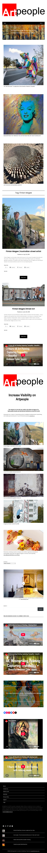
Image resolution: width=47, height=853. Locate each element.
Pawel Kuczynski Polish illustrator (20, 844)
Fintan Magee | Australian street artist (23, 251)
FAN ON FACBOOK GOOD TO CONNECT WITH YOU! (16, 616)
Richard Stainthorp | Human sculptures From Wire (24, 830)
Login (4, 802)
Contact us (5, 788)
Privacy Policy (6, 797)
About (4, 786)
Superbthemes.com (35, 851)
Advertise (5, 794)
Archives (5, 561)
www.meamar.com (24, 599)
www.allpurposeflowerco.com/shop (12, 555)
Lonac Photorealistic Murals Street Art (12, 472)
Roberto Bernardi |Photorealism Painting (22, 839)
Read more (23, 277)
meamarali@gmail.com (8, 811)
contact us (32, 416)
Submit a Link (6, 791)
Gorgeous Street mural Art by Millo (11, 523)
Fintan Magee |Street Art (23, 308)
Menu (41, 23)
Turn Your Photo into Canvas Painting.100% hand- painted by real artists (23, 694)
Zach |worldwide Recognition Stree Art (12, 497)
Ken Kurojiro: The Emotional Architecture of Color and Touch (26, 835)
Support (5, 799)
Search (5, 606)
